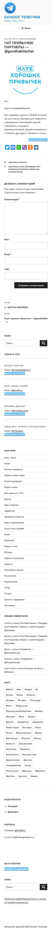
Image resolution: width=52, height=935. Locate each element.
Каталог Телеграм (22, 16)
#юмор (34, 776)
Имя (7, 239)
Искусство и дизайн (14, 528)
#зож (21, 167)
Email (7, 254)
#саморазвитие (15, 172)
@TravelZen (17, 430)
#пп (38, 167)
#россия (28, 759)
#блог (21, 716)
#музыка (26, 738)
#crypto (28, 689)
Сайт (6, 269)
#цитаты (22, 776)
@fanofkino (17, 390)
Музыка (8, 552)
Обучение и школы (13, 569)
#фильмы (26, 770)
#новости (10, 743)
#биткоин (10, 716)
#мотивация (30, 167)
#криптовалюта (23, 732)
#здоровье (13, 167)
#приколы (25, 749)
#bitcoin (9, 689)
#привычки (34, 169)
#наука (37, 738)
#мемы (38, 732)
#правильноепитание (18, 169)
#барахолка (21, 705)
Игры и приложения (14, 522)
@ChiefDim (20, 830)
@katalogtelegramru (21, 369)
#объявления (25, 743)
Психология (10, 575)
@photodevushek (20, 410)
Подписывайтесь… (38, 139)
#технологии (12, 770)
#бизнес (39, 710)
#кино (38, 727)
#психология (12, 754)
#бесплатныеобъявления (18, 710)
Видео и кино (10, 487)
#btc (19, 689)
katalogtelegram (27, 39)
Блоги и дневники (13, 481)
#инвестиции (12, 727)
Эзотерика (9, 605)
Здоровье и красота (17, 162)
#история (26, 727)
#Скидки (10, 700)
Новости (8, 563)
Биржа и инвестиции (14, 475)
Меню (27, 28)
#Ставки (22, 700)
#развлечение (13, 759)
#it (37, 689)
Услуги (7, 593)
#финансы (40, 770)
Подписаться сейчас (14, 373)
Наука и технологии (14, 558)
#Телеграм (35, 700)
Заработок (9, 510)
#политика (11, 749)
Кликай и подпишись (16, 869)
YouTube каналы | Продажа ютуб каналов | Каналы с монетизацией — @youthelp (25, 626)
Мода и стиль (11, 546)
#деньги (10, 721)
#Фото (9, 705)
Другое (7, 498)
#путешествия (29, 754)
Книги (7, 534)
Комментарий (12, 199)
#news (20, 694)
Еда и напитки (11, 504)
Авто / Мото (10, 457)
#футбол (10, 776)
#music (9, 694)
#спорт (28, 765)
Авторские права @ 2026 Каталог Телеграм (25, 926)
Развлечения (10, 581)
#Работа (31, 694)
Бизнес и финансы (13, 469)
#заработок (23, 721)
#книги (9, 732)
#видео (31, 716)
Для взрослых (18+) (14, 492)
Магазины (9, 540)
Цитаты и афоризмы (14, 599)
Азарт (7, 463)
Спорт (7, 587)
